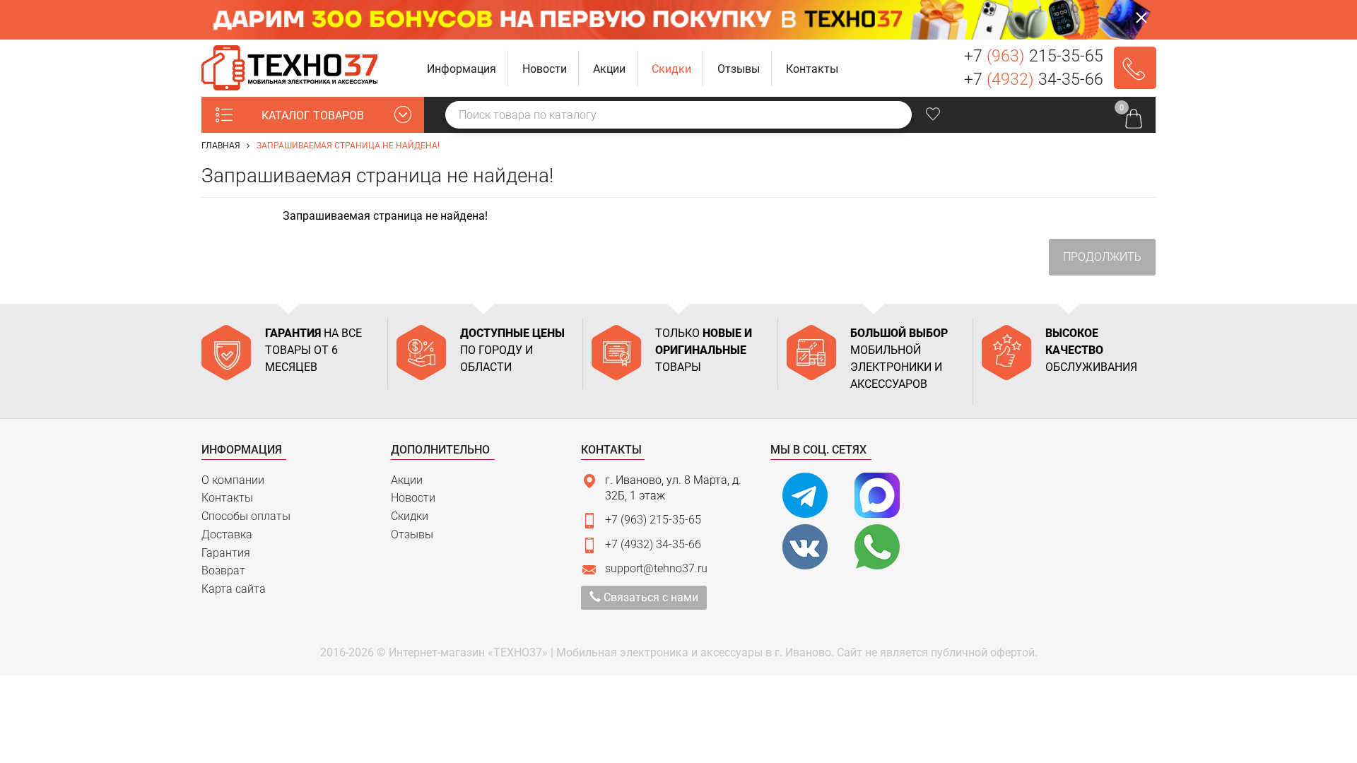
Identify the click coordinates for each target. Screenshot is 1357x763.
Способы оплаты (245, 516)
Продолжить (1102, 257)
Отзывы (412, 534)
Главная (220, 145)
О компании (232, 480)
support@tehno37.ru (656, 568)
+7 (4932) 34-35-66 (653, 544)
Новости (413, 497)
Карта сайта (233, 589)
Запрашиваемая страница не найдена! (348, 145)
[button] (462, 68)
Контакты (227, 497)
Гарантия (225, 553)
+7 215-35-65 (1033, 56)
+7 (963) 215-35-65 (653, 519)
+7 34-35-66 (1033, 79)
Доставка (226, 534)
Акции (407, 480)
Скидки (409, 516)
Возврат (223, 570)
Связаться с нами (649, 597)
